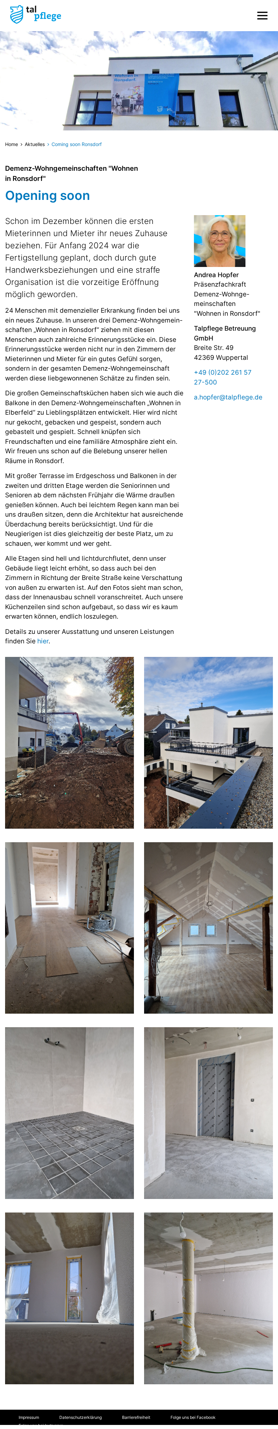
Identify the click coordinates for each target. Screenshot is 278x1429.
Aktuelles (35, 144)
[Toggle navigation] (262, 15)
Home (11, 144)
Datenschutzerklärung (80, 1417)
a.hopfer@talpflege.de (228, 397)
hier (42, 641)
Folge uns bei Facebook (193, 1417)
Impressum (29, 1417)
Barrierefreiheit (136, 1417)
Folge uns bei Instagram (41, 1425)
